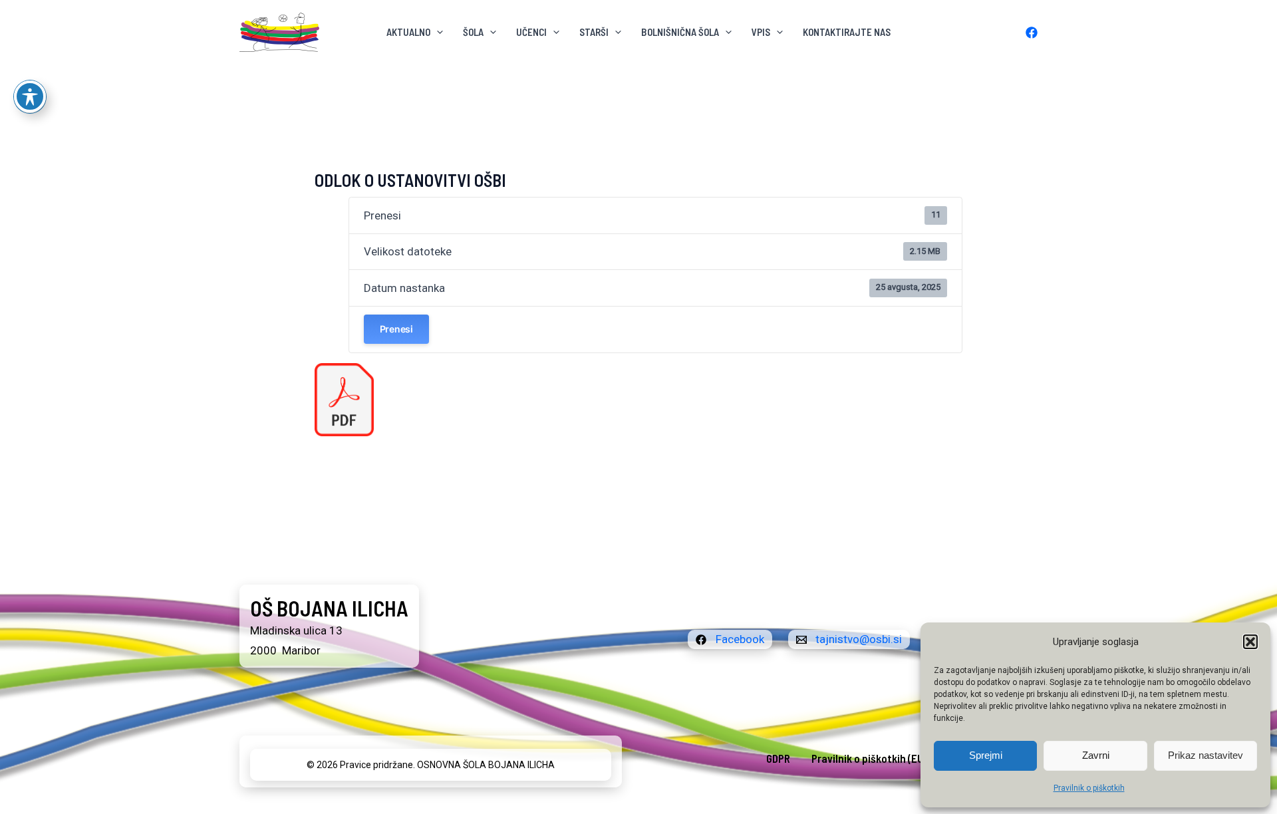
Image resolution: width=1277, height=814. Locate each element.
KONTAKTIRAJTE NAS (847, 32)
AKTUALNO (408, 32)
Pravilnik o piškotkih (1089, 788)
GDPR (778, 758)
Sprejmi (985, 755)
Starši (594, 32)
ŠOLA (473, 32)
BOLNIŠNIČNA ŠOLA (680, 32)
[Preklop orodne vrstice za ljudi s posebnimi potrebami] (30, 96)
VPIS (761, 32)
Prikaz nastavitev (1205, 755)
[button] (1250, 641)
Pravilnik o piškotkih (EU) (869, 758)
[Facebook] (1032, 33)
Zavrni (1095, 755)
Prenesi (396, 329)
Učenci (531, 32)
